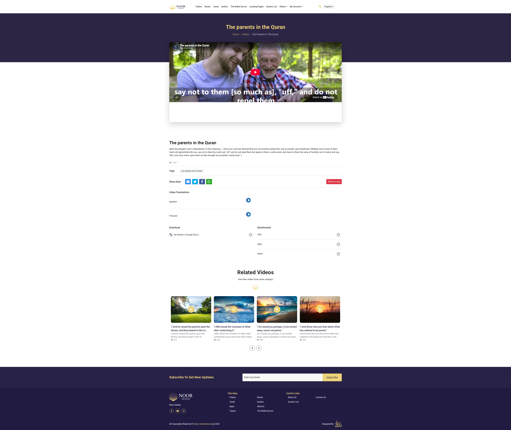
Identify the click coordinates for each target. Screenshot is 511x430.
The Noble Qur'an (238, 6)
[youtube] (177, 411)
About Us (292, 397)
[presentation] (252, 348)
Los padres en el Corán (191, 171)
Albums (260, 406)
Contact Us (321, 397)
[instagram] (183, 411)
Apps (231, 406)
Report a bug (334, 181)
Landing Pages (256, 6)
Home (235, 34)
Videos (199, 6)
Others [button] (282, 6)
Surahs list (271, 6)
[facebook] (171, 411)
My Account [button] (295, 6)
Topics (232, 411)
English (328, 6)
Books (208, 6)
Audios (224, 6)
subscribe (332, 377)
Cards (216, 6)
